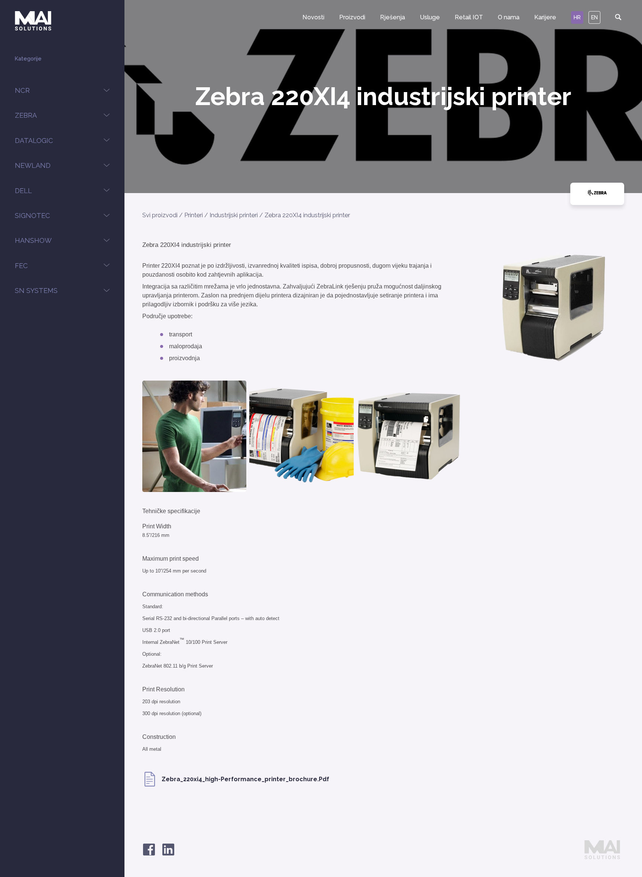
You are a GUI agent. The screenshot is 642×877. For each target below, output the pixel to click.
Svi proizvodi (160, 215)
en (594, 17)
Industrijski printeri (234, 215)
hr (577, 17)
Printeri (193, 215)
